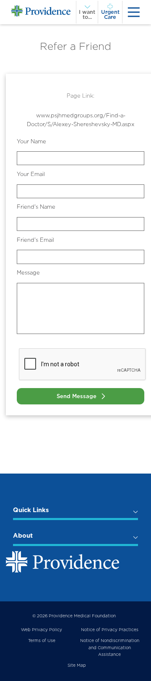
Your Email (31, 174)
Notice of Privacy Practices (109, 629)
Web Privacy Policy (41, 629)
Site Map (77, 665)
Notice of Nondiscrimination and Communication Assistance (109, 647)
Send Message (76, 396)
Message (28, 272)
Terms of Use (41, 640)
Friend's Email (35, 240)
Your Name (31, 141)
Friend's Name (36, 207)
